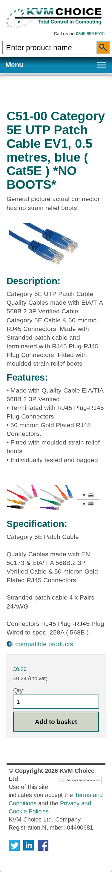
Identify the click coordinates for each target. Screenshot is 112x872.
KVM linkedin (28, 845)
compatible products (44, 643)
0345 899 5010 (90, 33)
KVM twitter (14, 845)
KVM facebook (43, 845)
